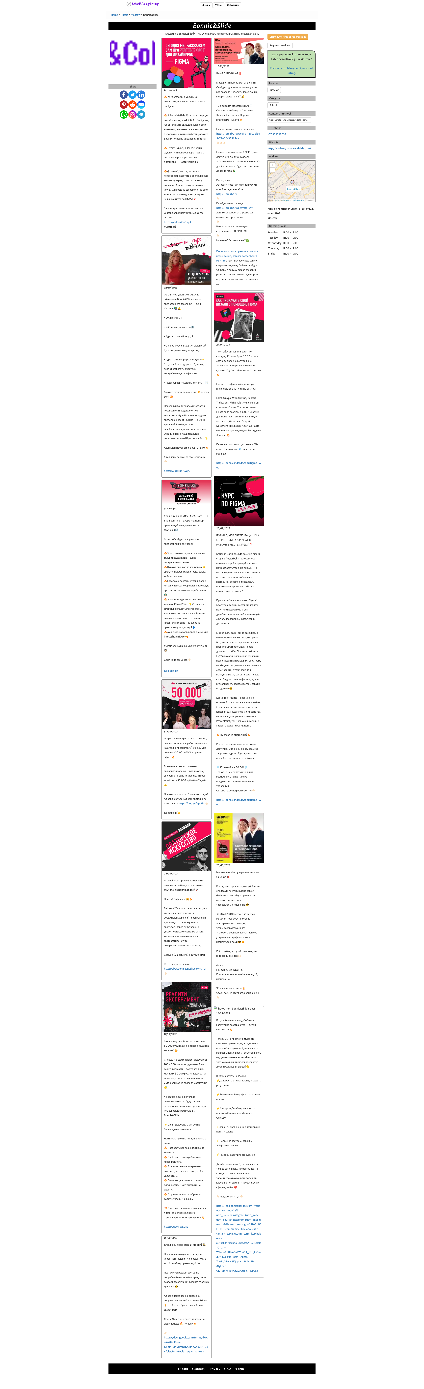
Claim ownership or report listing (288, 36)
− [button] (272, 170)
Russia (124, 14)
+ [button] (272, 165)
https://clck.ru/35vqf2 (177, 470)
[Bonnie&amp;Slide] (292, 182)
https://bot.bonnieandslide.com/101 (185, 968)
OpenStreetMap (298, 200)
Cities (219, 5)
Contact (199, 1368)
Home (207, 5)
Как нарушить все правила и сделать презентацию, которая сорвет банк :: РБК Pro (237, 256)
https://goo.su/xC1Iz (176, 1226)
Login (240, 1368)
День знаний (171, 670)
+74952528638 (276, 134)
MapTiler (285, 200)
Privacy (215, 1368)
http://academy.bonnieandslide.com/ (289, 148)
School (273, 105)
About (184, 1368)
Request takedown (280, 45)
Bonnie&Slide (293, 188)
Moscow (135, 14)
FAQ (228, 1368)
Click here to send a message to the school (289, 120)
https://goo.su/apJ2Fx (192, 803)
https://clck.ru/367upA (177, 222)
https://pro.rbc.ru (226, 194)
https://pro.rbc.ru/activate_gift (234, 207)
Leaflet (276, 200)
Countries (234, 5)
